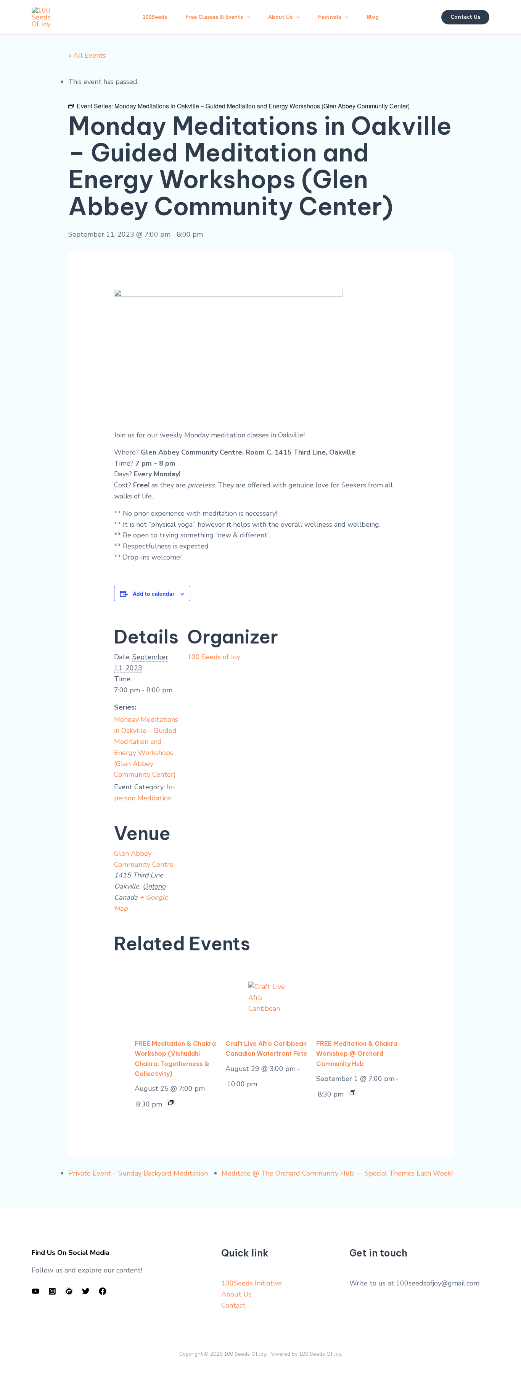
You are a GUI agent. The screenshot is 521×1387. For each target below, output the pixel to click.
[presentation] (180, 998)
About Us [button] (280, 17)
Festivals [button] (329, 17)
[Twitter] (86, 1291)
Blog (373, 17)
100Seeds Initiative (251, 1283)
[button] (246, 17)
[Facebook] (102, 1291)
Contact (233, 1305)
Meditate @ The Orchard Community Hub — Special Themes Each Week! (337, 1173)
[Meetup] (69, 1291)
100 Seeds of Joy (213, 656)
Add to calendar (153, 593)
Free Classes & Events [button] (214, 17)
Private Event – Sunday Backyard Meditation (138, 1173)
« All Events (87, 55)
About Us (236, 1294)
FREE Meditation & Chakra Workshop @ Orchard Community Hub (356, 1053)
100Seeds (154, 17)
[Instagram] (52, 1291)
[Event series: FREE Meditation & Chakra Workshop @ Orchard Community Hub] (171, 1102)
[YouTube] (35, 1291)
